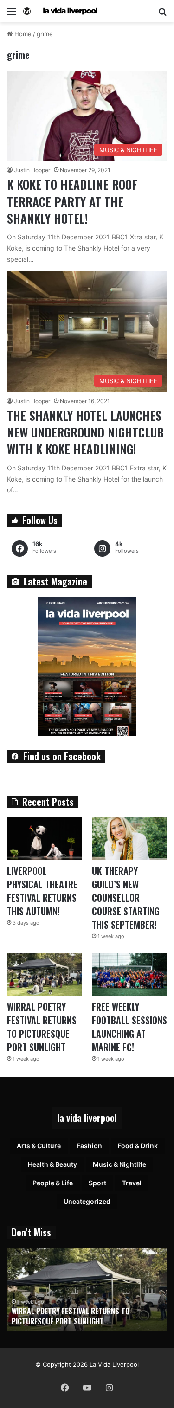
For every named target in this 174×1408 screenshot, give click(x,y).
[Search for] (162, 14)
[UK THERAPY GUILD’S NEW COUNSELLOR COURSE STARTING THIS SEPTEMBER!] (129, 838)
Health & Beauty (52, 1164)
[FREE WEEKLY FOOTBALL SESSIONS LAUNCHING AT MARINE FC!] (129, 974)
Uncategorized (87, 1201)
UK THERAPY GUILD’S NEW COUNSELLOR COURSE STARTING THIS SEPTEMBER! (126, 898)
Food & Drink (138, 1146)
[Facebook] (65, 1387)
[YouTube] (87, 1387)
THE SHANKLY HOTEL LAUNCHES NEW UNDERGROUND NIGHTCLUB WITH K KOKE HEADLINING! (85, 432)
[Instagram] (109, 1387)
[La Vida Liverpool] (60, 11)
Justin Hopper (32, 170)
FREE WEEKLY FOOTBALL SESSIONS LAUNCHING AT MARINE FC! (129, 1027)
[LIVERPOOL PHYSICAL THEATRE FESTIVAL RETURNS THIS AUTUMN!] (44, 838)
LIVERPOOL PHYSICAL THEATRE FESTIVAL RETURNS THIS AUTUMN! (42, 891)
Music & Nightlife (119, 1164)
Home (22, 34)
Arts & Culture (39, 1146)
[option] (87, 1289)
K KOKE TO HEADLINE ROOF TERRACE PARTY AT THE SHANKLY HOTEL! (72, 201)
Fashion (89, 1146)
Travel (132, 1183)
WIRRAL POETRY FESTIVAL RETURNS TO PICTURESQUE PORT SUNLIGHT (42, 1027)
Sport (97, 1183)
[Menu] (11, 14)
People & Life (52, 1183)
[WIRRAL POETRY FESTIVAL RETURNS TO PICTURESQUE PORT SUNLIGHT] (44, 974)
